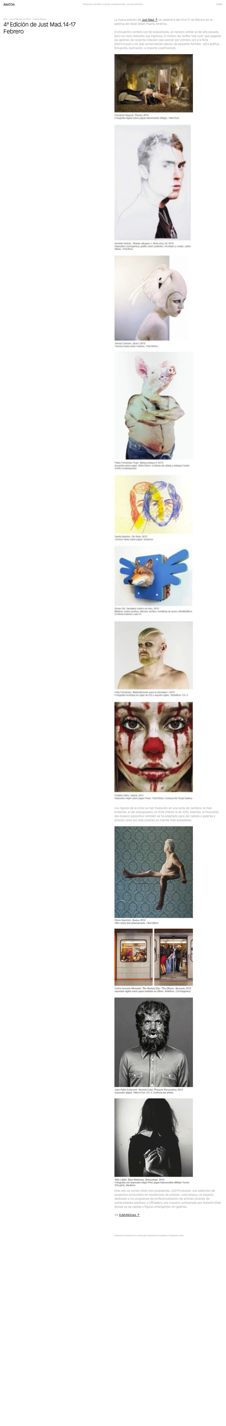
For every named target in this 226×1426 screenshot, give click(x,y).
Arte (5, 19)
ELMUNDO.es (127, 1215)
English (219, 4)
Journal (130, 4)
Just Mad (148, 20)
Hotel (181, 1235)
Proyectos (87, 4)
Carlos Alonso (40, 19)
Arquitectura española (157, 1235)
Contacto (138, 4)
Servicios (98, 4)
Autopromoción (118, 4)
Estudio (106, 4)
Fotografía (173, 1235)
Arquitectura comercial (135, 1235)
